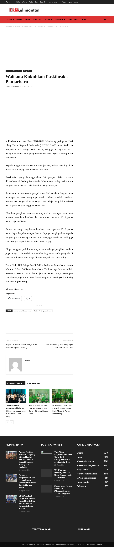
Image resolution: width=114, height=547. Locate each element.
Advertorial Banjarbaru (22, 311)
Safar (17, 86)
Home (99, 544)
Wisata (24, 2)
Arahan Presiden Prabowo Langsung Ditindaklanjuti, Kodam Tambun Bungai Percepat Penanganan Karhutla (27, 459)
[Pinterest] (21, 92)
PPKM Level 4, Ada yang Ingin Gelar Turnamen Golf (59, 346)
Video (64, 2)
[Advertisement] (57, 48)
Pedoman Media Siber (45, 544)
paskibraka (47, 311)
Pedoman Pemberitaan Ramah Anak (70, 544)
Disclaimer (90, 544)
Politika (17, 2)
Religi (31, 2)
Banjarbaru (27, 71)
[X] (15, 92)
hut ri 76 (37, 311)
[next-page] (11, 422)
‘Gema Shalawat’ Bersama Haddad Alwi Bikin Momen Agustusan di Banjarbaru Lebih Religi (15, 411)
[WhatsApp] (27, 92)
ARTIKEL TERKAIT (15, 383)
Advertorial (53, 2)
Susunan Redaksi (28, 544)
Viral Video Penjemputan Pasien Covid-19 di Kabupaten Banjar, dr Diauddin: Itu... (63, 457)
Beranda (9, 26)
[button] (105, 19)
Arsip (76, 2)
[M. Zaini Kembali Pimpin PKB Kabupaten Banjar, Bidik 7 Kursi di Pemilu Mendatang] (62, 396)
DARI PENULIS (33, 383)
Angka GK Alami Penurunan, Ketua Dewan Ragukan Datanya (21, 346)
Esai (36, 2)
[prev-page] (7, 422)
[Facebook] (8, 92)
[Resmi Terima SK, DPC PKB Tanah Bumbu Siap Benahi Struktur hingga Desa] (39, 396)
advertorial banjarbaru (23, 26)
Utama (8, 2)
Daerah (42, 2)
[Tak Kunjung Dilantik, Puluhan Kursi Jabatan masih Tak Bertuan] (46, 473)
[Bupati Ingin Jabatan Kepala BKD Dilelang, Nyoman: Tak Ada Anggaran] (46, 489)
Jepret (70, 2)
